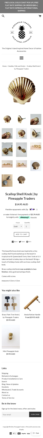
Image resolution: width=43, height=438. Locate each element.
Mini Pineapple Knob (11, 351)
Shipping (5, 373)
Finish (18, 223)
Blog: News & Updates (10, 384)
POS (27, 427)
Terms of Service (8, 398)
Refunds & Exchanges (10, 376)
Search (4, 381)
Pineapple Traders (19, 427)
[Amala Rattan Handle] (32, 303)
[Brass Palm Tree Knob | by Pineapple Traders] (11, 303)
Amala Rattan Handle (32, 315)
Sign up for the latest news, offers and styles (18, 409)
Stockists (5, 387)
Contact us (6, 395)
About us (5, 392)
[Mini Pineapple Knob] (11, 337)
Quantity (27, 222)
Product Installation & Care (12, 379)
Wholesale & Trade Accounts (13, 390)
